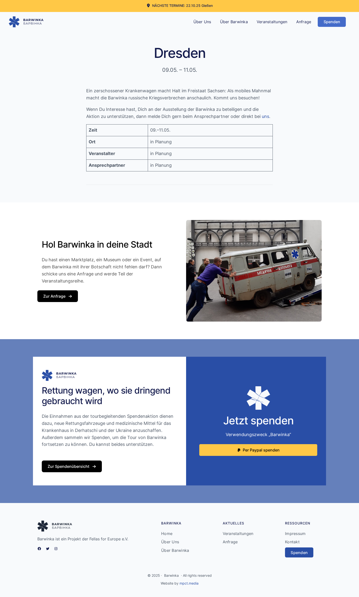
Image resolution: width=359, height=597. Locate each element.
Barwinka (171, 575)
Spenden (332, 21)
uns (265, 116)
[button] (179, 5)
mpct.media (189, 583)
